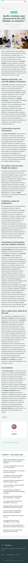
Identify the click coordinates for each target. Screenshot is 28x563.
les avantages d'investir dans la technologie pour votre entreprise (11, 521)
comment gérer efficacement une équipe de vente (13, 516)
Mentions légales (11, 554)
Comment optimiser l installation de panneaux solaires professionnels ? (12, 511)
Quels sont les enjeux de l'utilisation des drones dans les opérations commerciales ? (14, 525)
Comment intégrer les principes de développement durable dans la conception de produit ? (14, 491)
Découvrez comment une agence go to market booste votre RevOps (12, 530)
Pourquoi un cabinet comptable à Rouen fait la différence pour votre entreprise (13, 506)
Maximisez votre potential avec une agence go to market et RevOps (14, 471)
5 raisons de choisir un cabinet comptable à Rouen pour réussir (13, 485)
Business (8, 8)
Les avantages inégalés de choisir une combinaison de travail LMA (12, 501)
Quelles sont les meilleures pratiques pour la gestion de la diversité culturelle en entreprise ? (14, 461)
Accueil (3, 8)
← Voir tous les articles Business (9, 442)
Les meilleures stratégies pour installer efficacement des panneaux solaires (13, 476)
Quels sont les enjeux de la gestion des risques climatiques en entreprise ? (12, 497)
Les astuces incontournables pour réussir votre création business (13, 466)
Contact (18, 554)
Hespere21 (8, 545)
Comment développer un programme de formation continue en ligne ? (13, 481)
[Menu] (25, 1)
